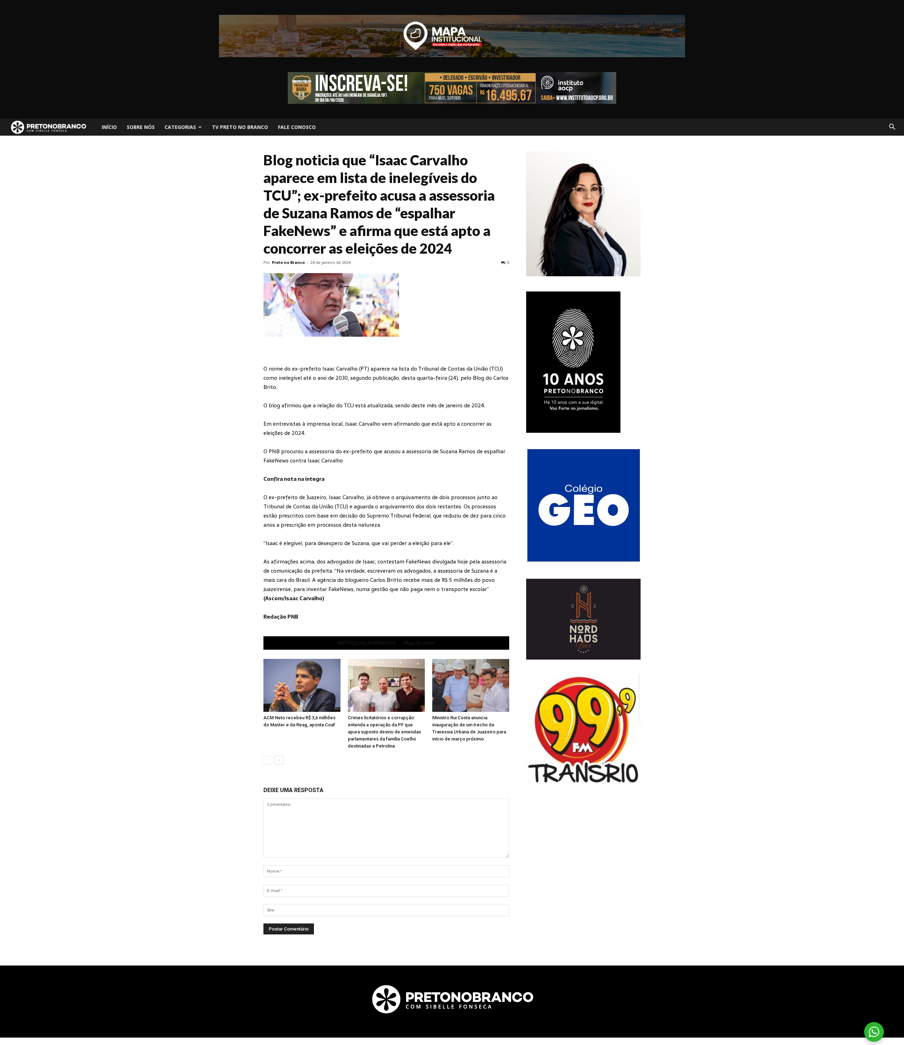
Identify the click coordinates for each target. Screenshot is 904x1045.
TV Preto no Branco (240, 127)
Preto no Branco (288, 262)
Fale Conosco (297, 127)
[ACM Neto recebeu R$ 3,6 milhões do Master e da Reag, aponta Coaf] (301, 685)
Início (109, 127)
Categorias (180, 127)
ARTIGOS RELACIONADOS (367, 642)
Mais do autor (419, 642)
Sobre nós (141, 127)
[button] (892, 127)
